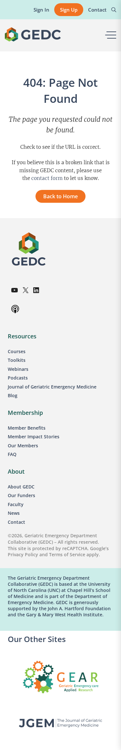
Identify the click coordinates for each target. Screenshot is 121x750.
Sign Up (68, 9)
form (56, 178)
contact (40, 178)
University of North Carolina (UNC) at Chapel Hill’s (59, 587)
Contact (97, 9)
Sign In (41, 9)
